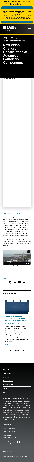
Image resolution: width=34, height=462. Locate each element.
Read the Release (20, 8)
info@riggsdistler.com (9, 437)
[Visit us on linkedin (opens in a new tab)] (14, 442)
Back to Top (7, 451)
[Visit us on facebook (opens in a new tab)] (5, 442)
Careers (5, 388)
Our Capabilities (9, 373)
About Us (6, 370)
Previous (10, 350)
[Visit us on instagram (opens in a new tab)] (18, 442)
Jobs (4, 392)
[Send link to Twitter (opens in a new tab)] (10, 282)
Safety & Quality (8, 381)
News (11, 37)
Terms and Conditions (10, 458)
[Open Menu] (30, 29)
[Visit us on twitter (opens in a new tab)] (9, 442)
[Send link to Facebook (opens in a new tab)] (5, 282)
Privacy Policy (23, 456)
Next (23, 350)
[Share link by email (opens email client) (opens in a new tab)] (19, 282)
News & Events (8, 384)
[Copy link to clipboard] (24, 282)
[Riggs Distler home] (9, 28)
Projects (6, 377)
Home (5, 37)
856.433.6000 (7, 435)
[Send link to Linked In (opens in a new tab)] (14, 282)
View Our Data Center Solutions (18, 22)
